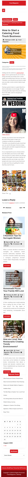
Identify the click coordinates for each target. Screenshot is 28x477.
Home (15, 19)
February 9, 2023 (10, 39)
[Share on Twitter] (10, 193)
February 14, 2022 (11, 295)
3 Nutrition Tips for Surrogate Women (12, 236)
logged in (11, 203)
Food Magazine (14, 3)
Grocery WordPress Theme (9, 468)
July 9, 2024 (9, 350)
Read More (7, 266)
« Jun (4, 445)
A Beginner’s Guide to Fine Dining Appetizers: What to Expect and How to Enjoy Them (13, 409)
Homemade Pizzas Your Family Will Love (13, 289)
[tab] (3, 10)
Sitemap (18, 474)
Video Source (6, 134)
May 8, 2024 (9, 242)
